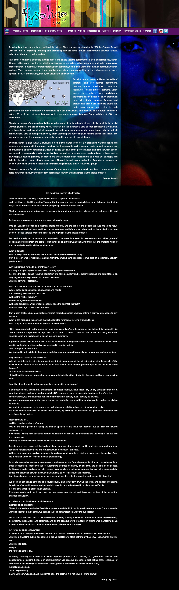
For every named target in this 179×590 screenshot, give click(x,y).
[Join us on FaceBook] (155, 33)
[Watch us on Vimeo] (165, 33)
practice (72, 31)
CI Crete (106, 31)
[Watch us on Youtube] (161, 33)
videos (81, 31)
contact (147, 31)
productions (37, 31)
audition (117, 31)
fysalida (17, 31)
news (25, 31)
